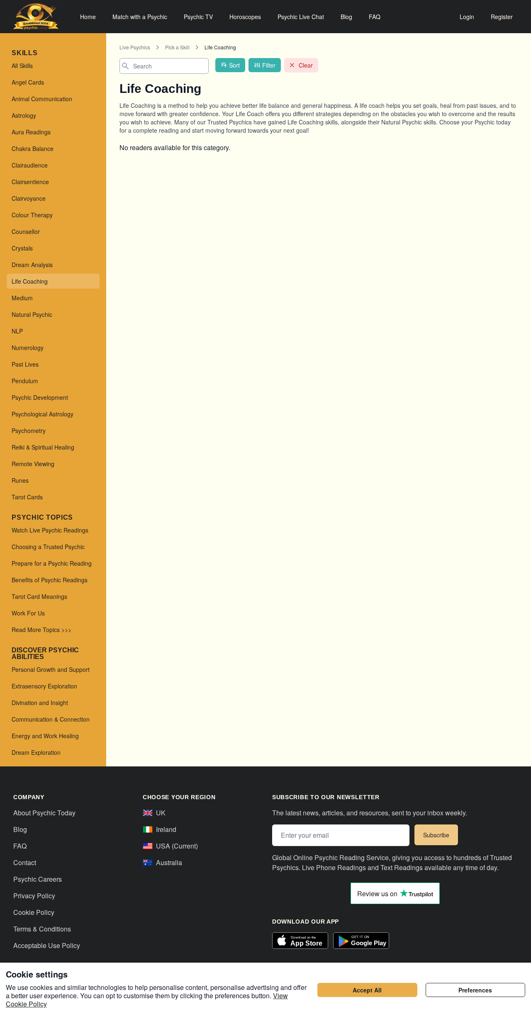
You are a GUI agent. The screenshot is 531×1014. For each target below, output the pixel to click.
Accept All (367, 990)
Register (502, 16)
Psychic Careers (37, 879)
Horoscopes (245, 16)
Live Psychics (134, 47)
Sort (234, 65)
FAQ (374, 16)
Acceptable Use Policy (46, 945)
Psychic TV (198, 16)
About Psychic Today (44, 812)
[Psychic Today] (35, 16)
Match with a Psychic (139, 16)
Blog (346, 16)
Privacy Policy (34, 895)
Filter (268, 65)
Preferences (475, 990)
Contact (24, 862)
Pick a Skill (177, 47)
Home (88, 16)
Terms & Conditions (42, 929)
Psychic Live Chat (301, 16)
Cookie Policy (33, 912)
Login (467, 16)
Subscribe (436, 835)
